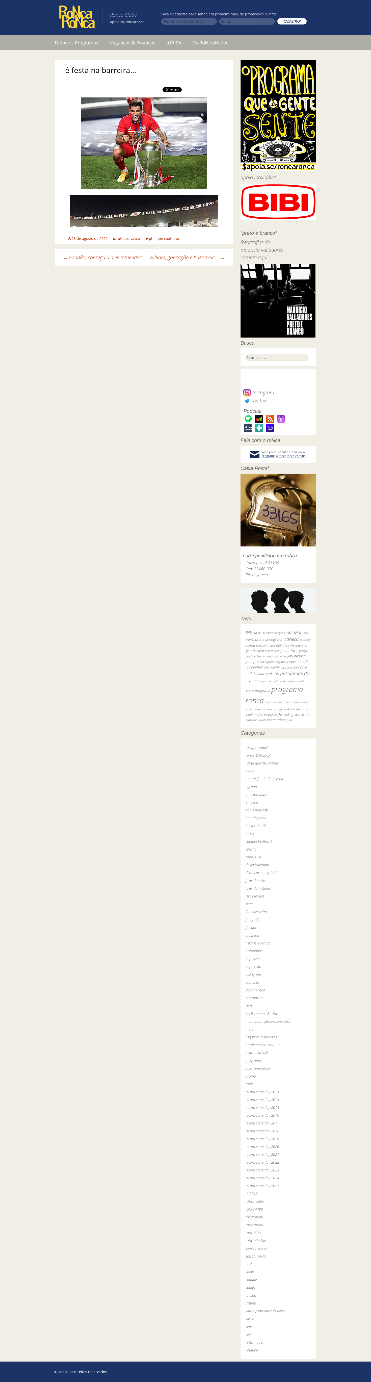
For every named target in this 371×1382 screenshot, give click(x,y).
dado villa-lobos (265, 645)
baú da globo (256, 817)
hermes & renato (258, 943)
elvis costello (272, 651)
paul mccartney (272, 681)
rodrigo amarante (264, 709)
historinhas (254, 951)
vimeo (250, 1326)
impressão (253, 966)
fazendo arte (255, 880)
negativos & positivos (261, 1037)
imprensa (253, 958)
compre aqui (254, 257)
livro (249, 1005)
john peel (252, 661)
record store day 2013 (262, 1091)
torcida (251, 1295)
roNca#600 (254, 1224)
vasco (135, 238)
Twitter (259, 400)
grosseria (252, 935)
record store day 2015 (262, 1107)
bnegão (278, 633)
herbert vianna (262, 656)
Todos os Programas (76, 43)
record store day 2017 (262, 1123)
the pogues (270, 714)
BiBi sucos (253, 632)
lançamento (254, 997)
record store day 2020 (262, 1146)
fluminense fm (256, 911)
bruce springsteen (269, 639)
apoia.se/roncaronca (127, 21)
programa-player (258, 1068)
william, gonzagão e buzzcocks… (187, 257)
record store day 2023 (262, 1170)
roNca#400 (254, 1209)
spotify (250, 1287)
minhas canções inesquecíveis (268, 1021)
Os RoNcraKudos (210, 43)
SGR (249, 1264)
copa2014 (253, 857)
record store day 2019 (262, 1138)
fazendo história (258, 888)
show (250, 1271)
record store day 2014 (262, 1099)
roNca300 (253, 1232)
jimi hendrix (296, 655)
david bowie (285, 645)
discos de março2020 (262, 872)
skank (299, 709)
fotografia (253, 919)
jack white (280, 656)
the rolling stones (291, 714)
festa (249, 904)
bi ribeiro (267, 633)
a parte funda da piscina (264, 778)
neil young (272, 667)
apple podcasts (257, 810)
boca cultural (256, 825)
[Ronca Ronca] (77, 18)
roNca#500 (254, 1217)
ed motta (257, 651)
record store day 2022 (262, 1162)
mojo (249, 1029)
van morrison (276, 720)
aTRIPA (174, 43)
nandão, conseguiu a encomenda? (102, 257)
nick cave (286, 667)
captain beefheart (259, 841)
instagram (253, 974)
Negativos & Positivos (132, 43)
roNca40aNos (256, 1240)
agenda (251, 786)
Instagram (262, 392)
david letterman (257, 864)
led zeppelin (267, 662)
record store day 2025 (262, 1185)
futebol (123, 238)
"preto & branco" (258, 755)
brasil (250, 833)
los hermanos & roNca (263, 1013)
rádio (250, 1084)
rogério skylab (286, 709)
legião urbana (286, 661)
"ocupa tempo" (257, 747)
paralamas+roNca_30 (262, 1044)
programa (262, 690)
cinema (251, 849)
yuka (289, 720)
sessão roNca (256, 1256)
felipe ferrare (255, 896)
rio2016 (252, 1193)
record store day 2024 (262, 1177)
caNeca (291, 639)
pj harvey (289, 681)
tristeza (251, 1303)
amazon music (257, 794)
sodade (251, 1279)
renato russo (293, 702)
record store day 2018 (262, 1131)
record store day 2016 (262, 1115)
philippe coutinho (164, 238)
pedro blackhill (257, 1052)
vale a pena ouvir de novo (265, 1311)
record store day (274, 702)
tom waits (259, 720)
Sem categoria (256, 1248)
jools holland (255, 990)
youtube (252, 1350)
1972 (250, 771)
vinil (248, 1334)
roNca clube (254, 1201)
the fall (258, 714)
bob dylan (293, 632)
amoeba (252, 802)
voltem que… (255, 1342)
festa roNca (289, 650)
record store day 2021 (262, 1154)
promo (251, 1076)
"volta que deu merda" (262, 763)
